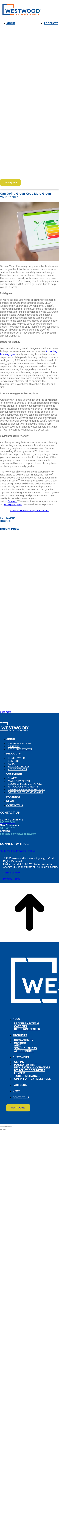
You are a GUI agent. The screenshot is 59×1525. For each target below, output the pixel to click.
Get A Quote (10, 182)
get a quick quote (12, 504)
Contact (12, 501)
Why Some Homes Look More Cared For (29, 1518)
